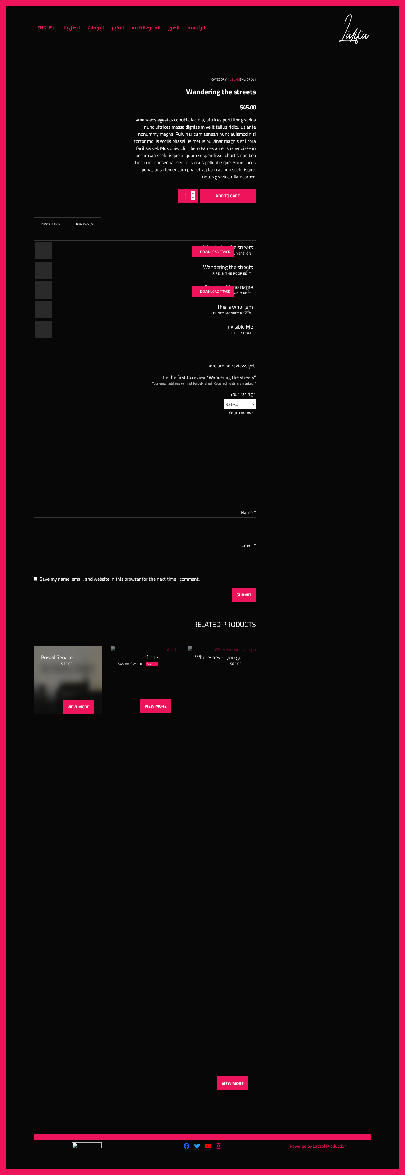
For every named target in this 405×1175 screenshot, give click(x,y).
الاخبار (118, 27)
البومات (96, 27)
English (46, 27)
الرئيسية (196, 27)
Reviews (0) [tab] (84, 224)
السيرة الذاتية (146, 27)
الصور (174, 27)
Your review (242, 412)
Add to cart (228, 196)
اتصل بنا (71, 27)
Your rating (243, 394)
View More (79, 707)
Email (248, 545)
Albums (234, 79)
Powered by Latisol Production (318, 1146)
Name (248, 512)
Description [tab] (50, 224)
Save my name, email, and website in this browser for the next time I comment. (120, 578)
